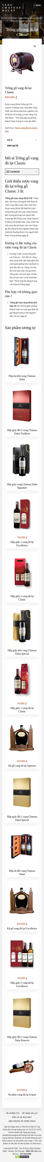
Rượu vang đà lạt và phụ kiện (30, 18)
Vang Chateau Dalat (12, 8)
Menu (38, 5)
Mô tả (9, 140)
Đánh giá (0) (12, 145)
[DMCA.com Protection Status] (22, 1157)
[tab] (22, 140)
